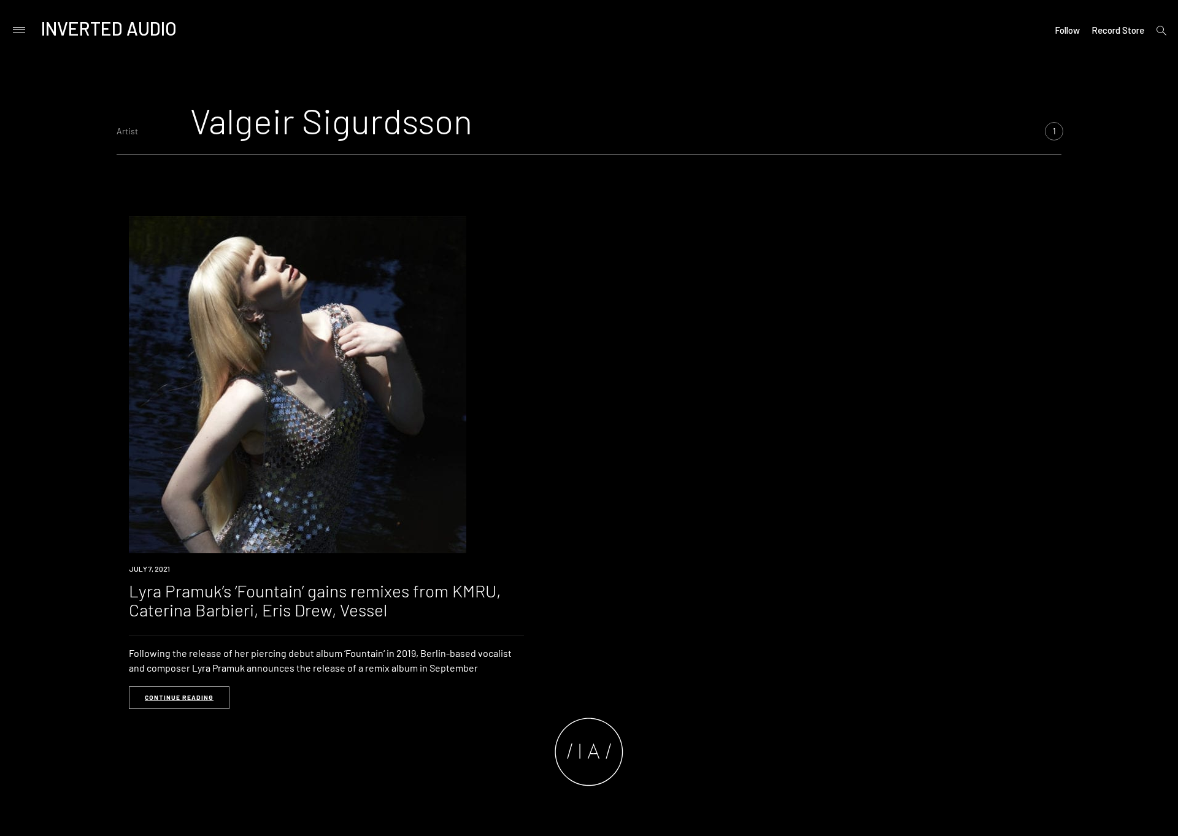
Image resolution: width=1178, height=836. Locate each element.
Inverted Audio (109, 28)
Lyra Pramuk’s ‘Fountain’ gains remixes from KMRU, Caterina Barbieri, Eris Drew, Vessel (315, 600)
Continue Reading (179, 697)
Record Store (1117, 30)
